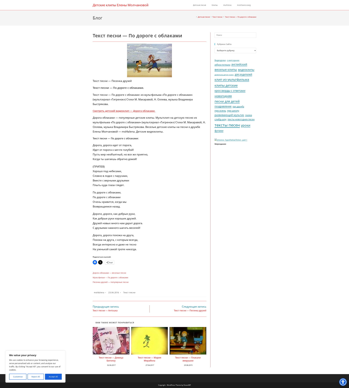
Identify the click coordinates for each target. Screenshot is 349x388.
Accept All (53, 376)
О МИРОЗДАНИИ (233, 60)
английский (239, 64)
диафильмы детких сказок (224, 75)
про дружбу (238, 106)
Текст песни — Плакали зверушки (188, 359)
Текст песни (129, 292)
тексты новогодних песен (241, 119)
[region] (35, 367)
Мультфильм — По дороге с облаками (110, 277)
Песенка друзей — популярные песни (111, 282)
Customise (18, 376)
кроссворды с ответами (230, 90)
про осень (220, 110)
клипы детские (226, 85)
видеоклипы (246, 69)
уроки (245, 125)
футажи (219, 130)
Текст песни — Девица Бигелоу (111, 359)
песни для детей (227, 101)
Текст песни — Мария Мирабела (149, 359)
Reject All (35, 376)
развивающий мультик (229, 115)
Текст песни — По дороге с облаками (240, 17)
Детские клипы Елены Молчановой (120, 5)
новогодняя (223, 96)
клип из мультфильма (232, 79)
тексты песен (227, 125)
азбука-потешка (222, 64)
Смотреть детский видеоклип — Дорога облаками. (124, 110)
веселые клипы (226, 69)
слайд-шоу (220, 119)
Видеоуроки (220, 60)
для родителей (243, 74)
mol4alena (99, 292)
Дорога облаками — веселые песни (109, 273)
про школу (233, 110)
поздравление (223, 106)
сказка (248, 115)
